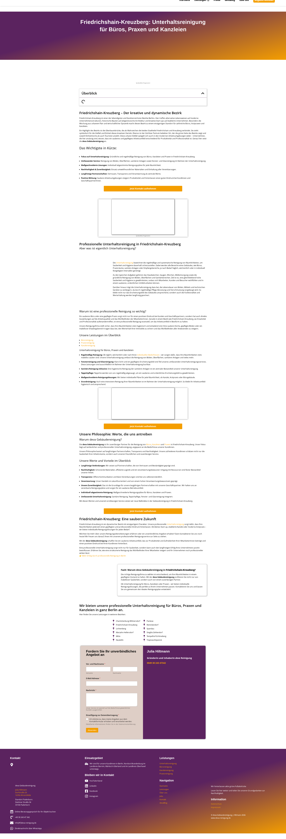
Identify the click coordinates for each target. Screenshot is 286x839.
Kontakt (163, 799)
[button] (202, 93)
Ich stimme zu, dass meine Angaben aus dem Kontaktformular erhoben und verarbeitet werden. (110, 720)
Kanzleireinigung (88, 345)
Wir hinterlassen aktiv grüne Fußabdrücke (228, 786)
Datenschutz (216, 804)
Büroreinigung (87, 340)
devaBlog (163, 803)
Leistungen (164, 789)
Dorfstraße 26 (21, 792)
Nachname (117, 673)
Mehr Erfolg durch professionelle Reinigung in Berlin (104, 556)
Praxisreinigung (87, 343)
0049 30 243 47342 (156, 662)
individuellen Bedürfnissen (148, 355)
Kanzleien (156, 444)
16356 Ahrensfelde (23, 795)
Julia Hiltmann (21, 790)
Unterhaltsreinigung (124, 262)
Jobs (161, 796)
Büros (148, 444)
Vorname (89, 673)
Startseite (164, 786)
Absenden (92, 730)
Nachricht (91, 690)
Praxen (167, 444)
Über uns (163, 792)
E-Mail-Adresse (93, 678)
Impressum (216, 807)
